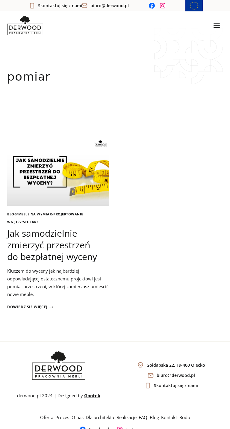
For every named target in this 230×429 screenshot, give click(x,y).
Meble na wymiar (35, 214)
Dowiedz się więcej (30, 306)
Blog (12, 214)
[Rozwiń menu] (216, 25)
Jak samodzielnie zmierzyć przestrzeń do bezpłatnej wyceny (52, 245)
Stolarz (31, 222)
